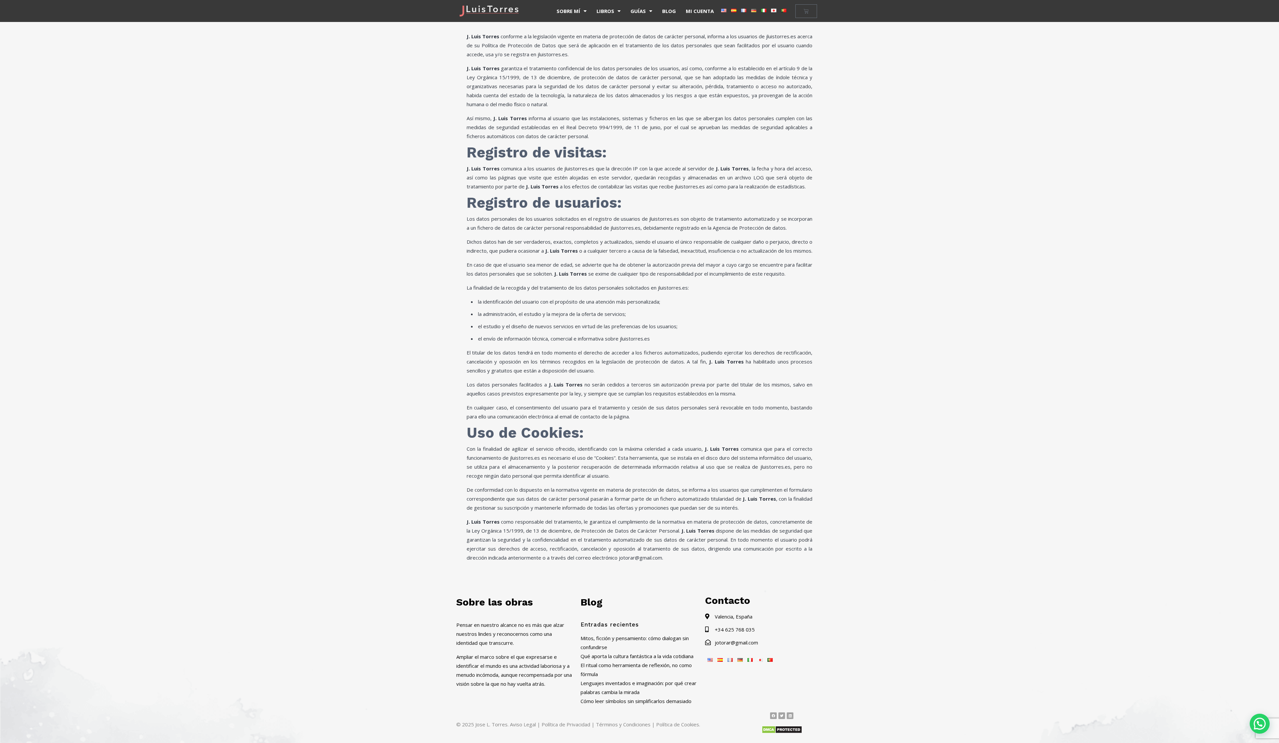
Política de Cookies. (678, 724)
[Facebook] (773, 715)
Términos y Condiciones (623, 724)
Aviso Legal (523, 724)
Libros (605, 11)
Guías (638, 11)
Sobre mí (568, 11)
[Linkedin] (790, 715)
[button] (1260, 724)
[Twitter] (781, 715)
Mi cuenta (700, 11)
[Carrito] (806, 11)
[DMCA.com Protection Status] (782, 731)
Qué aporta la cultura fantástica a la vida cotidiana (637, 656)
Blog (669, 11)
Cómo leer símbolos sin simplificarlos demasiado (636, 701)
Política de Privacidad (566, 724)
